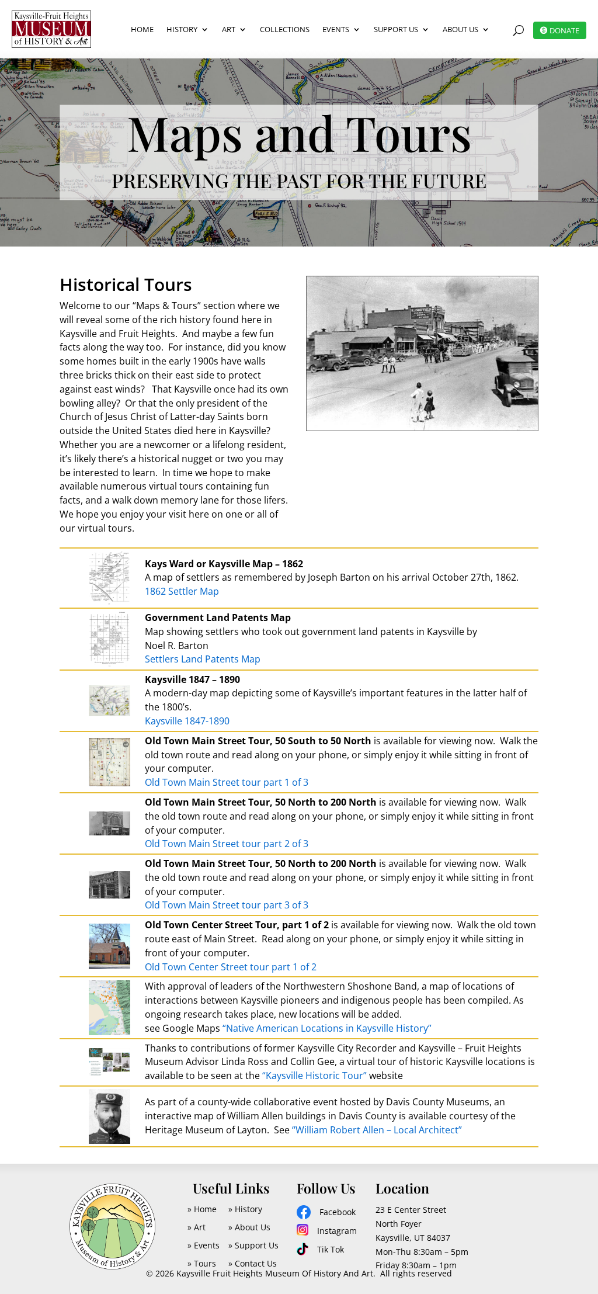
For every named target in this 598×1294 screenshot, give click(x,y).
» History (245, 1209)
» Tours (201, 1263)
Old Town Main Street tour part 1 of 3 (226, 782)
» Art (196, 1227)
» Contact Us (252, 1263)
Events (335, 29)
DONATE (564, 30)
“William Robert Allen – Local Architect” (377, 1129)
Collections (285, 29)
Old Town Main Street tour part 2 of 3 (226, 843)
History (181, 29)
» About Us (249, 1227)
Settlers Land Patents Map (202, 659)
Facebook (337, 1211)
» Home (202, 1209)
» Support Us (253, 1245)
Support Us (396, 29)
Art (228, 29)
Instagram (337, 1230)
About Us (460, 29)
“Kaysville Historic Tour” (314, 1075)
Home (142, 29)
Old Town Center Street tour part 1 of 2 (231, 966)
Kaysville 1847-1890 (187, 720)
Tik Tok (330, 1249)
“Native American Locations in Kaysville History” (327, 1028)
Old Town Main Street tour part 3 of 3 (226, 904)
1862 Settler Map (182, 591)
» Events (203, 1245)
